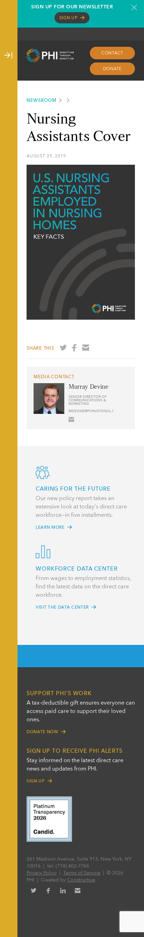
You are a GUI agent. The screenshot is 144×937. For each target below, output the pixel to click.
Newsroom (42, 100)
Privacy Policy (42, 873)
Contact (112, 53)
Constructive (81, 880)
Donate (112, 69)
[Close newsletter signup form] (134, 7)
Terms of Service (81, 873)
